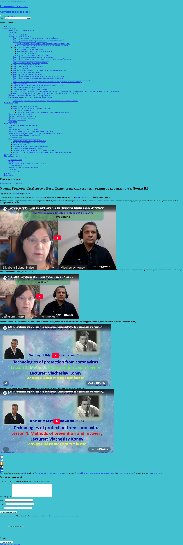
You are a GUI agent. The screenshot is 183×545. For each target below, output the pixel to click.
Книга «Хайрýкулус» (20, 68)
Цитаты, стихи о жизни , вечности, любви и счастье (27, 163)
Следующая (17, 183)
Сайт (2, 508)
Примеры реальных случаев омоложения (27, 148)
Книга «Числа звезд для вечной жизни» (27, 72)
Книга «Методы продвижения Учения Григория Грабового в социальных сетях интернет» (45, 93)
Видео (10, 104)
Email (2, 504)
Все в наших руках (11, 124)
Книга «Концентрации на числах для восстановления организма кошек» (39, 78)
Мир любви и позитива (12, 156)
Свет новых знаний (11, 28)
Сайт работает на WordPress (10, 544)
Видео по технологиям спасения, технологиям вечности (33, 108)
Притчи (11, 162)
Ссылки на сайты (10, 154)
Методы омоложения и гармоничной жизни (24, 139)
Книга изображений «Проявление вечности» (29, 74)
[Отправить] (91, 470)
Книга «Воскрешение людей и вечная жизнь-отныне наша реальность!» (39, 40)
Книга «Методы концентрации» (24, 47)
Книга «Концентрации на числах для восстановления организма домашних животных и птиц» (47, 82)
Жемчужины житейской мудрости (20, 158)
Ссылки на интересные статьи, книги (22, 116)
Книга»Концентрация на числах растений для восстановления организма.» (40, 70)
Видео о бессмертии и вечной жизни (26, 106)
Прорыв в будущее (11, 103)
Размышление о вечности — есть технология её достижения (30, 97)
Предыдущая (5, 183)
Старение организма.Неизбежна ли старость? (29, 141)
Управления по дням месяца (27, 53)
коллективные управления (99, 473)
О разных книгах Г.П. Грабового (20, 36)
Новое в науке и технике (17, 120)
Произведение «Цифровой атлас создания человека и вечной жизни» (38, 85)
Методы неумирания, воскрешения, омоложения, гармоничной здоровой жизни (42, 152)
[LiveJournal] (91, 467)
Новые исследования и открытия (20, 114)
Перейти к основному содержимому (13, 1)
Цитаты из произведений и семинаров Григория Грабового (29, 95)
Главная (7, 26)
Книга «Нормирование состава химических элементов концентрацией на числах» (42, 59)
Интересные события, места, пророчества (23, 167)
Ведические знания (15, 160)
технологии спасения (125, 473)
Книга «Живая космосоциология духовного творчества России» (36, 38)
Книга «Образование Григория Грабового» (28, 87)
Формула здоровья (15, 137)
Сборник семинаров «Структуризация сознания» (30, 89)
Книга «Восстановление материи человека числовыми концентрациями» (43, 44)
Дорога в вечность (19, 144)
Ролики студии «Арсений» (26, 110)
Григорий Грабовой (82, 473)
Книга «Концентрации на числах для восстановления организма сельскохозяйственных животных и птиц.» (52, 80)
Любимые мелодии (15, 165)
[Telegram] (91, 460)
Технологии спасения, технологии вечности (24, 129)
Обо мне (7, 173)
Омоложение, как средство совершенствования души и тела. (35, 150)
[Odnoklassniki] (91, 463)
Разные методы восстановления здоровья (23, 125)
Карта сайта (8, 175)
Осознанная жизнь (14, 6)
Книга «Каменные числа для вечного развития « (30, 63)
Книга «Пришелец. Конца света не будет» (28, 66)
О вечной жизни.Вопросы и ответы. (21, 30)
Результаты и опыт (15, 99)
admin (28, 193)
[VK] (91, 457)
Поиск (2, 18)
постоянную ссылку (156, 473)
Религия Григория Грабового (18, 34)
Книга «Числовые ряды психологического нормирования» (34, 57)
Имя (2, 500)
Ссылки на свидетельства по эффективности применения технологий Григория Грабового (45, 101)
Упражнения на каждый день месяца (30, 49)
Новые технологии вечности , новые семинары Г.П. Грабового (31, 131)
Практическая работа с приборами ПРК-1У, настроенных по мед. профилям (35, 133)
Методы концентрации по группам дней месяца (34, 51)
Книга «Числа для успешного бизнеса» (27, 65)
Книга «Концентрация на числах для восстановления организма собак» (39, 76)
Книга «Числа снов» (20, 84)
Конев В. (113, 473)
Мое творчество (14, 171)
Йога (10, 127)
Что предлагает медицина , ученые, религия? (29, 143)
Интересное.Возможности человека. (21, 118)
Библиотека (12, 122)
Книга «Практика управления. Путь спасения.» (30, 42)
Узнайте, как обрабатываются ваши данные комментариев (60, 516)
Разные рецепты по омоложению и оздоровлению (31, 146)
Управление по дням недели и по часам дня (33, 55)
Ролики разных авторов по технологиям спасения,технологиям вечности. (43, 112)
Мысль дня (12, 169)
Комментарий (5, 497)
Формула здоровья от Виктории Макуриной (24, 135)
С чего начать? (13, 32)
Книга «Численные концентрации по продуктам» (31, 61)
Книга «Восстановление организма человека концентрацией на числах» (43, 46)
